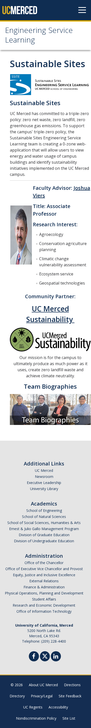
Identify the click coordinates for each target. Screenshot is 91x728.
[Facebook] (34, 657)
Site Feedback (70, 696)
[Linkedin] (56, 657)
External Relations (44, 580)
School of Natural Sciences (44, 516)
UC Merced (44, 470)
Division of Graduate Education (44, 534)
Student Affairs (44, 599)
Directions (72, 684)
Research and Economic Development (44, 605)
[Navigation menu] (82, 10)
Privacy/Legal (42, 696)
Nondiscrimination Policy (36, 718)
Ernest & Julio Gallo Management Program (44, 528)
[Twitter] (45, 656)
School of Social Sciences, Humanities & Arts (44, 522)
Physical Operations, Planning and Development (44, 593)
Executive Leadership (44, 482)
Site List (68, 718)
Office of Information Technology (44, 611)
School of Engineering (44, 510)
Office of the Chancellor (44, 562)
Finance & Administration (44, 587)
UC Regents (32, 707)
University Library (44, 488)
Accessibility (58, 707)
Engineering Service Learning (39, 36)
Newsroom (44, 476)
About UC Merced (43, 684)
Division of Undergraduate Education (44, 540)
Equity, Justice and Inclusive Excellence (44, 574)
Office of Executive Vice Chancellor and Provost (44, 568)
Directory (17, 696)
